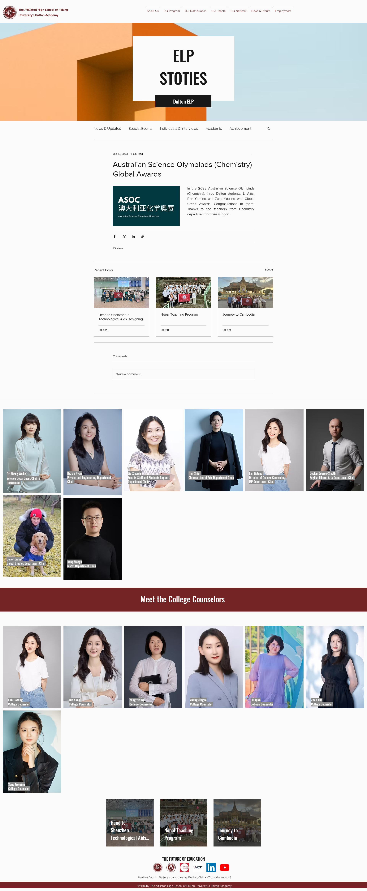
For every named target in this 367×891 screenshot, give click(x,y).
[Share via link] (143, 236)
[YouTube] (224, 867)
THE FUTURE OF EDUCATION (183, 859)
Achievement (240, 128)
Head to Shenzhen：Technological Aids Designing (120, 317)
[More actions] (252, 153)
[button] (268, 128)
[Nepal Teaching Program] (183, 292)
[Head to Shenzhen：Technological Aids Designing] (121, 292)
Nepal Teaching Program (179, 314)
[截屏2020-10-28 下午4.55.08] (184, 867)
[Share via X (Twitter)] (124, 236)
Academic (214, 128)
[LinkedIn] (211, 867)
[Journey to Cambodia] (245, 292)
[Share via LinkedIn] (133, 236)
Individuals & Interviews (179, 128)
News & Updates (107, 128)
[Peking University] (171, 867)
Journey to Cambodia (238, 314)
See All (269, 269)
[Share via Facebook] (114, 236)
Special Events (140, 128)
